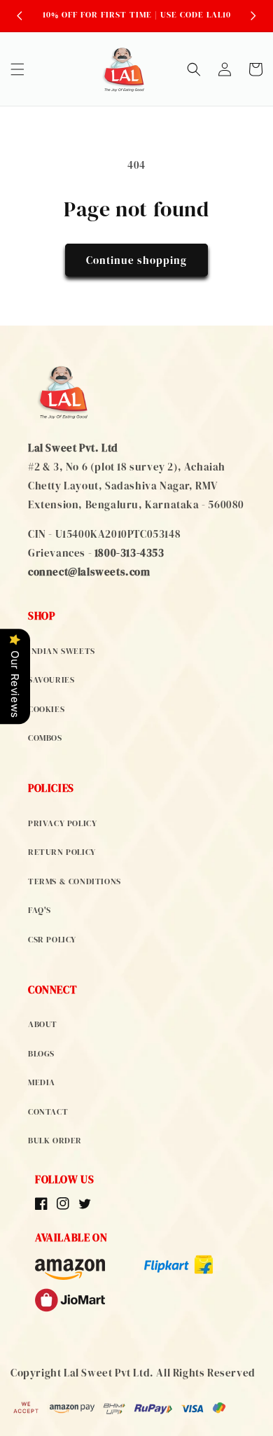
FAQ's (39, 910)
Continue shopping (136, 260)
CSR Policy (52, 939)
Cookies (46, 709)
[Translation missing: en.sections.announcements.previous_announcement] (19, 15)
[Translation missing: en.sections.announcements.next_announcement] (253, 15)
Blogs (41, 1053)
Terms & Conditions (74, 881)
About (42, 1024)
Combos (45, 738)
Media (41, 1082)
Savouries (51, 679)
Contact (48, 1111)
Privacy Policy (62, 823)
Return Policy (62, 852)
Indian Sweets (61, 651)
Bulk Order (55, 1140)
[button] (17, 69)
